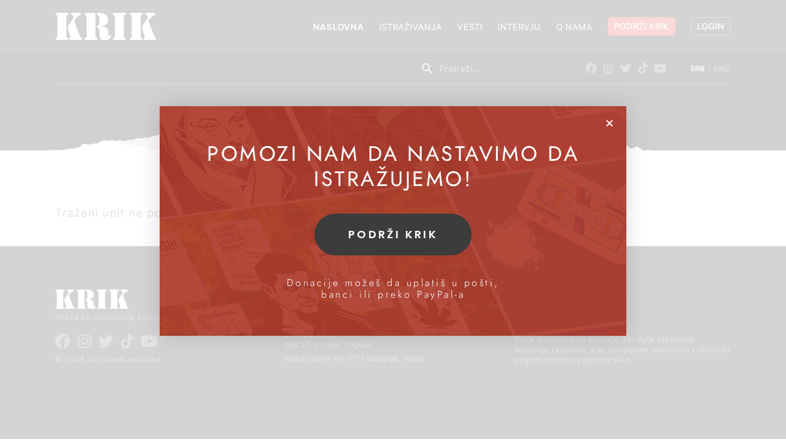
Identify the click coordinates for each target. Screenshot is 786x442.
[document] (393, 221)
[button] (609, 123)
